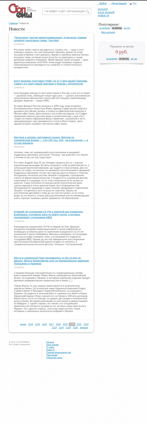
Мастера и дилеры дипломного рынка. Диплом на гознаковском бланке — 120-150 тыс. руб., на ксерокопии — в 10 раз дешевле (51, 140)
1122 (86, 324)
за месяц (117, 28)
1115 (37, 324)
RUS (135, 4)
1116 (44, 324)
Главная (13, 23)
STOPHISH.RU (22, 11)
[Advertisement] (73, 403)
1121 (79, 324)
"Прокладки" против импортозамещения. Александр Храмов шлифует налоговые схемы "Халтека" (50, 39)
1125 (68, 327)
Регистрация (119, 3)
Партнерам (51, 355)
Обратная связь (54, 357)
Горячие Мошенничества (58, 352)
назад (23, 324)
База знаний (106, 12)
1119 (65, 324)
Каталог (103, 9)
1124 (61, 327)
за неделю (104, 28)
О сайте (50, 347)
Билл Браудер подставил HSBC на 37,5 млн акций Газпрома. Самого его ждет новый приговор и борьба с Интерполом (51, 82)
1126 (75, 327)
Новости (103, 15)
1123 (54, 327)
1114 (30, 324)
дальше (84, 327)
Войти (103, 3)
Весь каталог (108, 32)
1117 (51, 324)
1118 (58, 324)
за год (127, 28)
